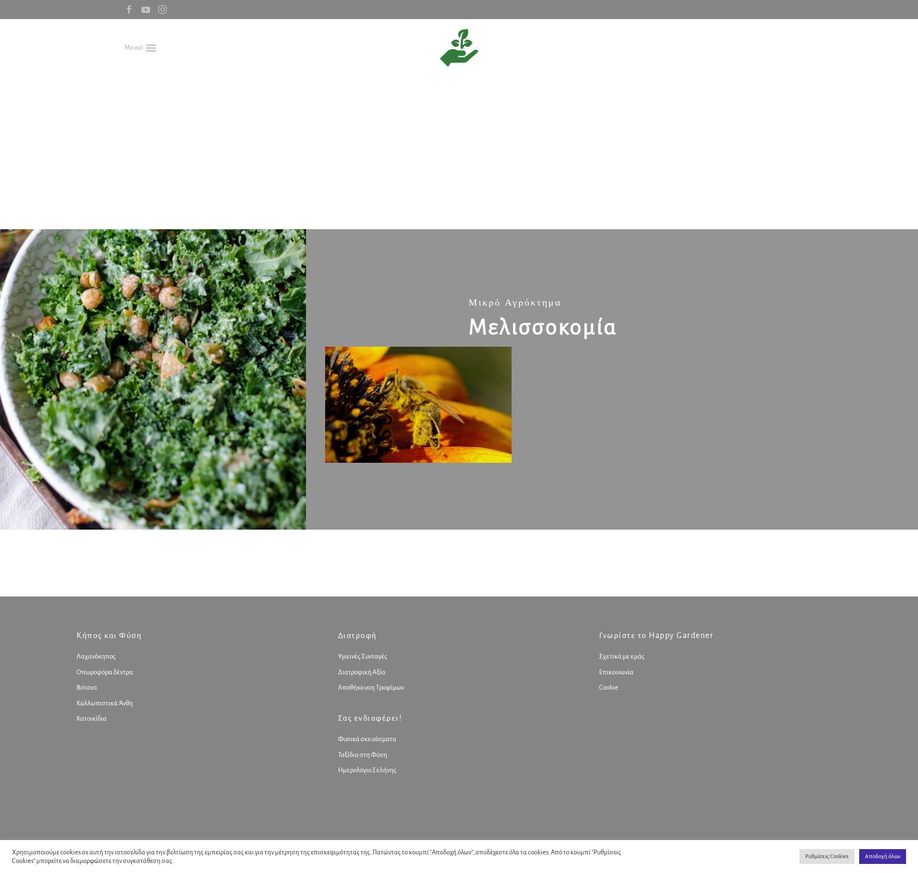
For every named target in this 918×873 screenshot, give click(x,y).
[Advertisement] (459, 148)
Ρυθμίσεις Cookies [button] (827, 856)
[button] (140, 47)
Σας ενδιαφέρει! (370, 718)
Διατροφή (357, 635)
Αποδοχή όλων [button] (882, 856)
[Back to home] (459, 48)
